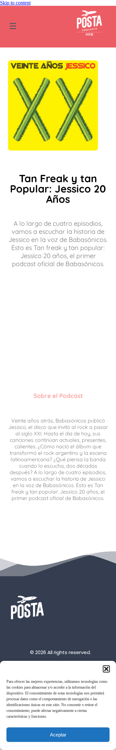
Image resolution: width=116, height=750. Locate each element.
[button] (106, 669)
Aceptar (58, 734)
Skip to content (15, 2)
